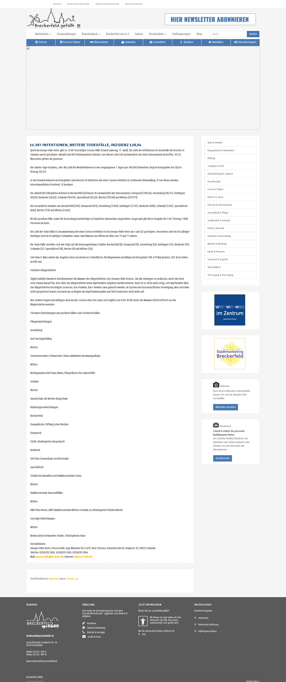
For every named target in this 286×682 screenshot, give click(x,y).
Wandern (188, 42)
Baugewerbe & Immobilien (221, 150)
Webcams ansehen (226, 407)
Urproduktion (214, 267)
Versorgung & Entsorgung (220, 274)
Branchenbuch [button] (90, 34)
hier (143, 634)
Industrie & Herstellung (219, 236)
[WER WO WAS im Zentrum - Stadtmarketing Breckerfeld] (224, 324)
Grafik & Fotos (93, 636)
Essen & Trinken (71, 42)
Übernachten (101, 42)
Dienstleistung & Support (220, 173)
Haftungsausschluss (207, 631)
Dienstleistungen (247, 42)
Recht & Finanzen (216, 251)
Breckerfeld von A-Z (117, 34)
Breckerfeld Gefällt (34, 677)
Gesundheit (159, 42)
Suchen (253, 34)
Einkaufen (130, 42)
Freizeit (42, 42)
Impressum (202, 618)
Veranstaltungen (66, 34)
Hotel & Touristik (216, 228)
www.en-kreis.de (83, 556)
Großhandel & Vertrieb (219, 220)
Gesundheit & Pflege (218, 212)
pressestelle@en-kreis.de (49, 556)
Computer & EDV (216, 165)
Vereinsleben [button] (156, 34)
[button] (32, 88)
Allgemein (54, 578)
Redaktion (90, 623)
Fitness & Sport (215, 197)
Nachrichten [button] (42, 34)
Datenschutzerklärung (207, 624)
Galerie (139, 34)
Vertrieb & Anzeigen (95, 632)
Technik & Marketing (95, 628)
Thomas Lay (72, 578)
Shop (199, 34)
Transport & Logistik (218, 259)
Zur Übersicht (223, 458)
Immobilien (217, 42)
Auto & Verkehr (215, 142)
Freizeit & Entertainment (220, 204)
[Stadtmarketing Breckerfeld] (224, 368)
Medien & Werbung (217, 243)
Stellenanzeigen (181, 34)
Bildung (211, 158)
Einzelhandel (214, 181)
